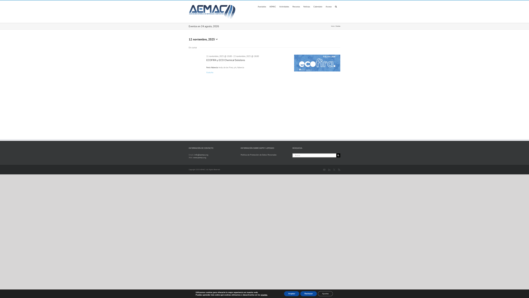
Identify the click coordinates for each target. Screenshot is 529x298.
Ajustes (325, 293)
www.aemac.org (199, 157)
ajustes (264, 295)
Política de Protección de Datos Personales (258, 155)
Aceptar (291, 293)
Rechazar (308, 293)
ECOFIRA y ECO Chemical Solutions (225, 60)
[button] (336, 6)
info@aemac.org (201, 155)
